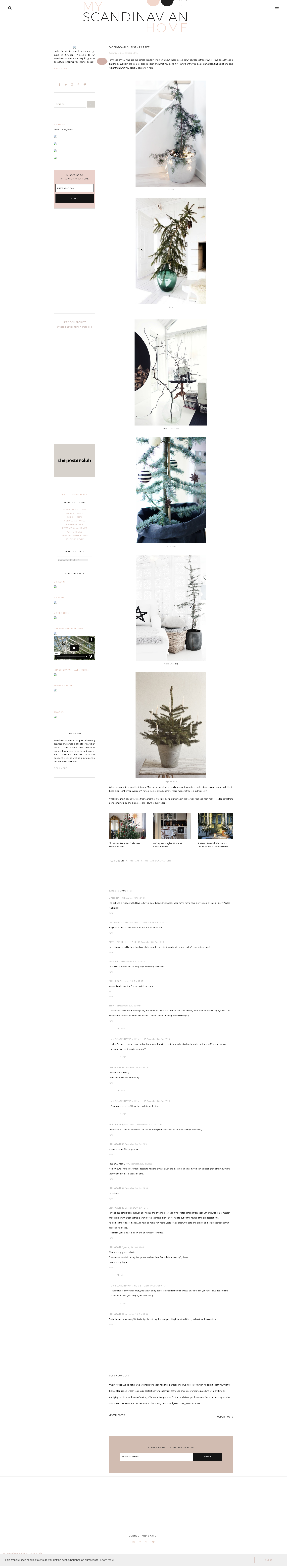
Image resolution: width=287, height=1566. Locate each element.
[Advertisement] (74, 263)
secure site (36, 1553)
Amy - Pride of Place (123, 942)
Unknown (115, 1067)
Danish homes (75, 517)
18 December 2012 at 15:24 (132, 961)
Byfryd (171, 307)
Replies (121, 1028)
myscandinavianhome (15, 1553)
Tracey (113, 961)
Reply (111, 912)
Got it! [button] (268, 1560)
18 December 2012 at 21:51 (135, 1144)
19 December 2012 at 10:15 (135, 1207)
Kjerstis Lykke (169, 664)
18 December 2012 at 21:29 (148, 1124)
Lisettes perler (171, 546)
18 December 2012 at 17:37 (130, 981)
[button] (102, 61)
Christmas (133, 861)
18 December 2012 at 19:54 (128, 1005)
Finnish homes (74, 524)
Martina (114, 898)
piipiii (112, 981)
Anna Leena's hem (172, 428)
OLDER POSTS (225, 1417)
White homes (74, 532)
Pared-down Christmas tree (129, 47)
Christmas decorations (156, 861)
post (203, 791)
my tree (136, 798)
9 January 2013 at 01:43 (155, 1285)
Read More (60, 68)
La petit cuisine (171, 781)
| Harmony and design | (124, 922)
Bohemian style (75, 539)
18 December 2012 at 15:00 (154, 922)
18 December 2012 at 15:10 (151, 942)
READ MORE (60, 768)
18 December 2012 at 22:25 (157, 1039)
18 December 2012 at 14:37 (133, 898)
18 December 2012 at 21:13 (135, 1067)
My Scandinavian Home (126, 1039)
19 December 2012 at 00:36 (139, 1163)
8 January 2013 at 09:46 (133, 1247)
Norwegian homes (74, 521)
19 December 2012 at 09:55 (135, 1188)
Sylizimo (171, 189)
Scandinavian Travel (75, 510)
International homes (74, 528)
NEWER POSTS (117, 1415)
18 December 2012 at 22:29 (157, 1101)
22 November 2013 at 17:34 (135, 1314)
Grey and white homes (75, 536)
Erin (111, 1005)
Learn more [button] (107, 1560)
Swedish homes (74, 513)
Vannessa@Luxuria (122, 1124)
